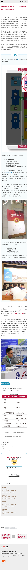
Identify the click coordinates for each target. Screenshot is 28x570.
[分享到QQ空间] (6, 528)
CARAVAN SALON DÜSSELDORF (7, 553)
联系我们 (18, 555)
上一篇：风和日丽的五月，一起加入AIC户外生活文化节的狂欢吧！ (6, 536)
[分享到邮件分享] (11, 528)
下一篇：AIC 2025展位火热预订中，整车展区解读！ (22, 536)
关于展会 (14, 555)
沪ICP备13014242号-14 (5, 556)
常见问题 (22, 555)
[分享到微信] (13, 528)
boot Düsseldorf (18, 553)
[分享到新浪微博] (8, 528)
